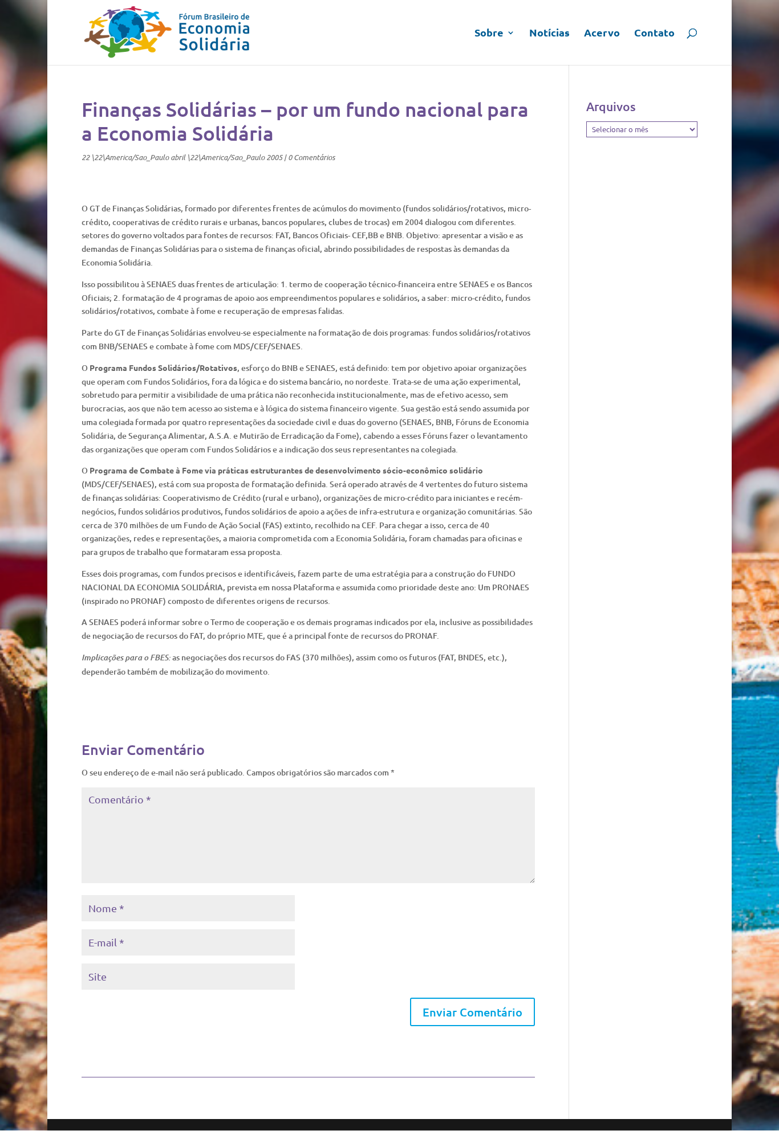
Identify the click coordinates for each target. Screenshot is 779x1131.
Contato (654, 33)
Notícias (549, 33)
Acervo (602, 33)
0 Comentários (311, 157)
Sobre (489, 33)
